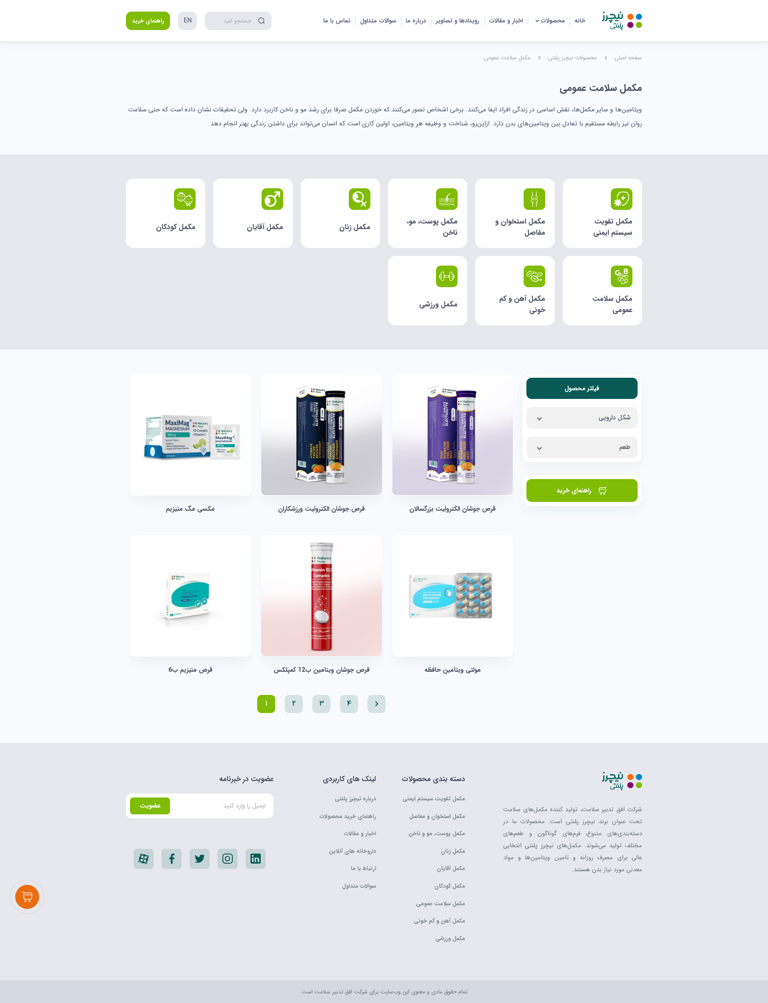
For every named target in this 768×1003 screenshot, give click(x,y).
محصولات (552, 21)
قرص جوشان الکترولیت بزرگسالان (452, 509)
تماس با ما (336, 21)
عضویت (150, 806)
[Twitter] (200, 859)
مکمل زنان (453, 851)
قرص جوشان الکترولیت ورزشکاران (321, 509)
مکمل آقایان (451, 868)
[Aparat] (144, 859)
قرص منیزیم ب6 (190, 670)
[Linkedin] (256, 859)
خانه (579, 21)
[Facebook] (172, 859)
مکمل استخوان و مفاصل (437, 816)
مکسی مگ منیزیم (190, 509)
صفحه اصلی (628, 57)
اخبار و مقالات (506, 21)
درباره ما (416, 21)
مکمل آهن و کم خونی (439, 920)
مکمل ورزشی (450, 938)
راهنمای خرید (148, 20)
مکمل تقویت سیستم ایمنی (433, 798)
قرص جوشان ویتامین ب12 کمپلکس (322, 670)
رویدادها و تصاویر (457, 21)
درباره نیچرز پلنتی (355, 798)
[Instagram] (228, 859)
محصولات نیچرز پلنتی (572, 57)
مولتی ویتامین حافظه (452, 670)
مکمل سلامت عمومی (440, 903)
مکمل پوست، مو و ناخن (436, 833)
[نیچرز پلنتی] (622, 21)
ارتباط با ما (363, 868)
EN (188, 21)
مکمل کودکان (449, 886)
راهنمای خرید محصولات (348, 816)
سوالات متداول (378, 21)
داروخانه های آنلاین (352, 851)
